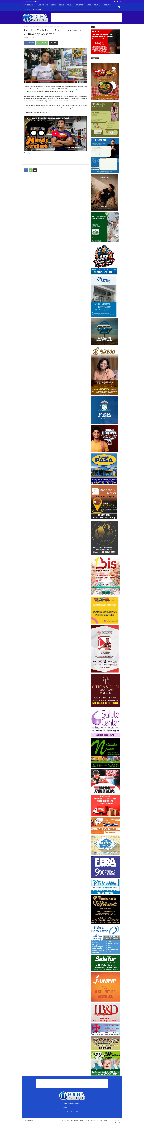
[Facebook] (114, 1)
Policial (70, 5)
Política (97, 5)
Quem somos (28, 5)
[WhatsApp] (31, 170)
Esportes (27, 9)
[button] (119, 7)
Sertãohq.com (28, 153)
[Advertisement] (86, 17)
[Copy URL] (65, 43)
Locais (53, 5)
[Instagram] (117, 1)
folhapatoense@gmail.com (74, 1107)
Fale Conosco (43, 5)
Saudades (80, 5)
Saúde (88, 5)
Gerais (61, 5)
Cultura (106, 5)
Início (25, 26)
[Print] (35, 170)
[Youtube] (120, 1)
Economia (37, 9)
